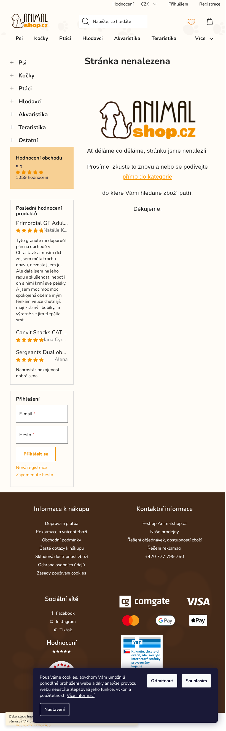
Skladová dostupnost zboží (61, 557)
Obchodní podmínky (61, 540)
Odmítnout (162, 681)
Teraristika (32, 127)
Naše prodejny (164, 532)
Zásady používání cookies (61, 573)
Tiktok (66, 630)
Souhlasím (196, 681)
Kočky (26, 75)
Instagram (66, 622)
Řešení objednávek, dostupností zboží (164, 540)
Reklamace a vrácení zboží (61, 532)
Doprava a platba (61, 523)
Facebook (65, 613)
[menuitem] (19, 38)
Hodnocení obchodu (39, 158)
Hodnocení (62, 642)
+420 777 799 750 (164, 557)
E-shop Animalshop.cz (164, 523)
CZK (145, 4)
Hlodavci (30, 101)
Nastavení (54, 709)
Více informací (81, 695)
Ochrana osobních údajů (61, 565)
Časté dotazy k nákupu (61, 548)
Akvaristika (33, 114)
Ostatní (28, 140)
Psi (22, 62)
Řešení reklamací (164, 548)
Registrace (209, 4)
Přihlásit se (35, 454)
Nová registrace (31, 468)
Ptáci (25, 88)
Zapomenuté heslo (34, 475)
